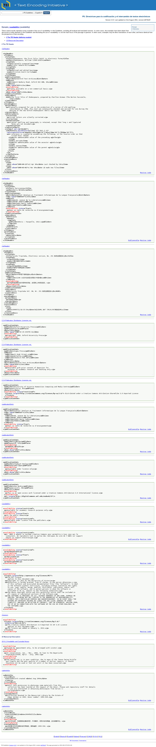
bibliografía (133, 240)
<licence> (5, 615)
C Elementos (135, 29)
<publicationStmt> (8, 404)
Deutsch (63, 736)
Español (70, 736)
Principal (134, 27)
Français (83, 736)
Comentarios (82, 740)
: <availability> (14, 27)
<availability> (6, 504)
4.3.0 (15, 745)
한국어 (95, 736)
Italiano (76, 736)
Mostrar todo (145, 172)
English (56, 736)
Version (11, 745)
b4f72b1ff (43, 745)
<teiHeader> (6, 49)
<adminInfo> (6, 670)
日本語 (89, 736)
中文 (100, 736)
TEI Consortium (74, 740)
